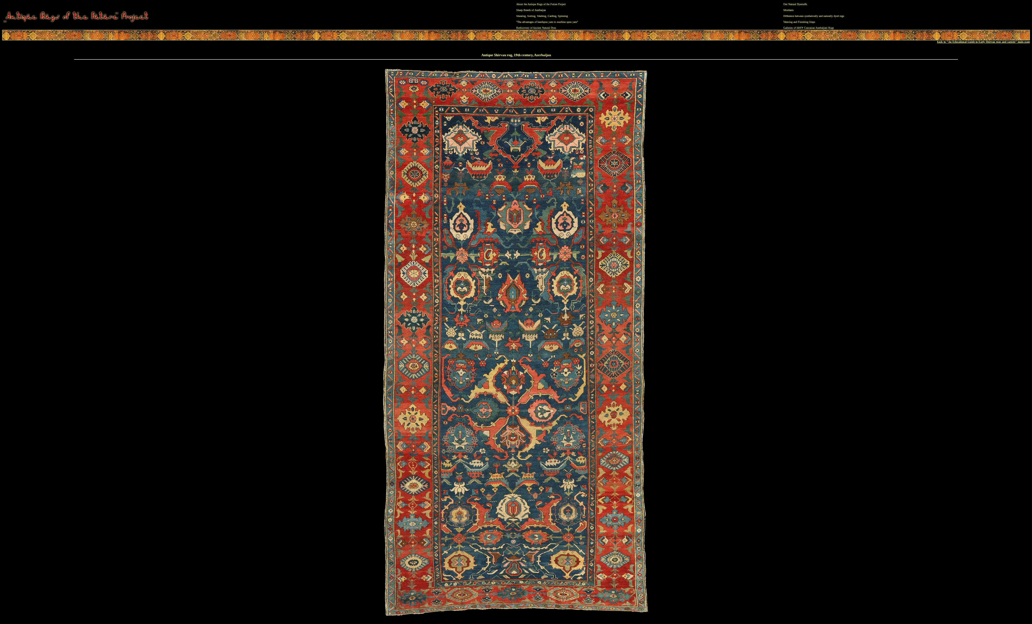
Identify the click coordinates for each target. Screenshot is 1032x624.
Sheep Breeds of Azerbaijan (531, 10)
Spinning (563, 16)
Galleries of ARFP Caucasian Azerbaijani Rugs (808, 27)
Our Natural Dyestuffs (795, 4)
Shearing (521, 16)
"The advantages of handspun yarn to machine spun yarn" (547, 21)
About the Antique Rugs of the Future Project (541, 4)
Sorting (531, 16)
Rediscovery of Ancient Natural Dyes (536, 27)
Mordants (788, 10)
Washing (541, 16)
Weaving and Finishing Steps (799, 21)
